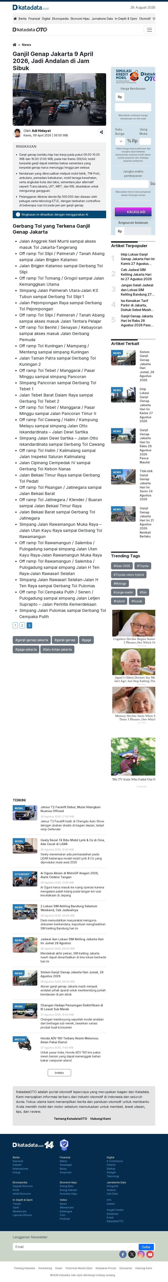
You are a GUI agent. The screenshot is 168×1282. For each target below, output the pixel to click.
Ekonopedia (60, 18)
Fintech (111, 1164)
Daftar (146, 1247)
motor (20, 1039)
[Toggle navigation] (149, 30)
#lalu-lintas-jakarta (57, 649)
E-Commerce (115, 1161)
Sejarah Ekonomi (23, 1186)
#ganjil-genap (64, 640)
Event (110, 1217)
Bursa (63, 1168)
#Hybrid (119, 601)
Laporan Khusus (22, 1215)
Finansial (34, 18)
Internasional (20, 1168)
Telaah (17, 1203)
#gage (86, 640)
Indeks (59, 1072)
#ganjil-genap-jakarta (31, 640)
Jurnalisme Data (102, 18)
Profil (16, 1190)
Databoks (112, 1213)
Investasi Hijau (68, 1193)
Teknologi (113, 1176)
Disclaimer (125, 1268)
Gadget (111, 1172)
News (63, 1203)
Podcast (65, 1218)
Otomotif (145, 18)
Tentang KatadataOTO (70, 1118)
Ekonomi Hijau (80, 18)
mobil (19, 808)
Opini (16, 1207)
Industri (17, 1164)
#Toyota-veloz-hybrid (129, 574)
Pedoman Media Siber (79, 1268)
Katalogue (66, 1211)
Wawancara (19, 1211)
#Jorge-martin (123, 592)
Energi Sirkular (68, 1190)
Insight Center (115, 1210)
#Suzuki (137, 601)
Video (63, 1200)
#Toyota (143, 566)
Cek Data (112, 1193)
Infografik (112, 1186)
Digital (46, 18)
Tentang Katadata (24, 1268)
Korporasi (66, 1172)
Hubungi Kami (100, 1118)
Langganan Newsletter (30, 1237)
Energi (16, 1172)
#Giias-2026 (122, 566)
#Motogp (120, 583)
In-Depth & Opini (126, 18)
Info (109, 1200)
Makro (63, 1161)
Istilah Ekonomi (22, 1193)
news (26, 45)
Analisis (111, 1190)
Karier (58, 1268)
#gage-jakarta (26, 649)
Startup (111, 1168)
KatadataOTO (115, 1221)
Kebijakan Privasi (106, 1268)
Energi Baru (66, 1186)
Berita (22, 18)
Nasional (18, 1161)
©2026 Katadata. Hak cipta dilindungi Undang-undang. (83, 1275)
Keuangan (66, 1164)
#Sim (143, 592)
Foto (62, 1215)
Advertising (45, 1268)
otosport (22, 874)
